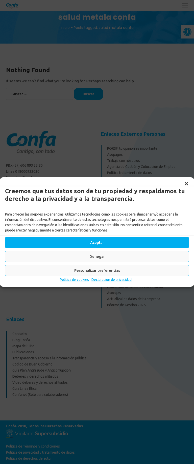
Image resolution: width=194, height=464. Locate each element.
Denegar (97, 256)
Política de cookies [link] (74, 280)
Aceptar (97, 242)
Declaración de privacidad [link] (111, 280)
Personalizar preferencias (97, 270)
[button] (186, 183)
